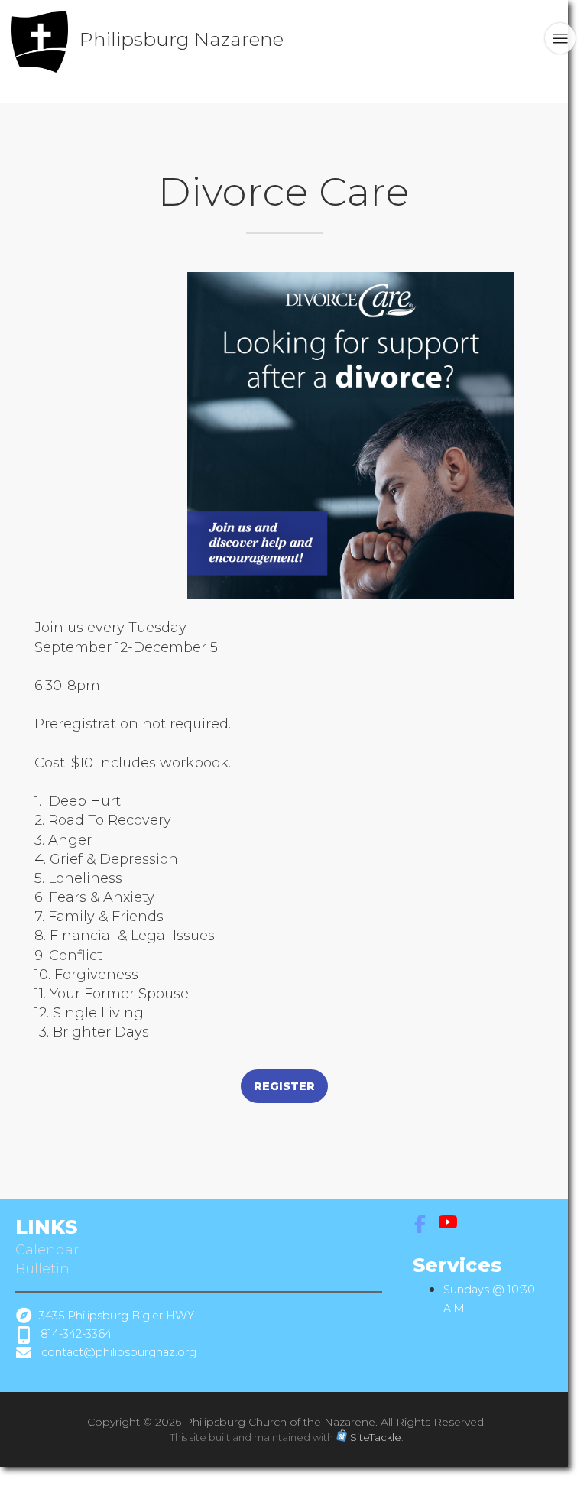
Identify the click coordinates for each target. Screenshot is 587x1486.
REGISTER (284, 1086)
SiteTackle (375, 1437)
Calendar (49, 1249)
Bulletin (42, 1269)
